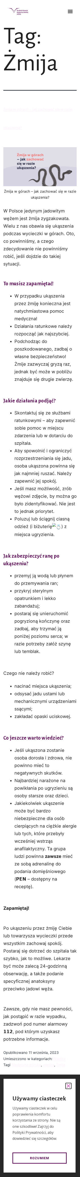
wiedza (48, 1064)
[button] (70, 11)
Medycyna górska (26, 1064)
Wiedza (59, 1058)
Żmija (60, 1064)
